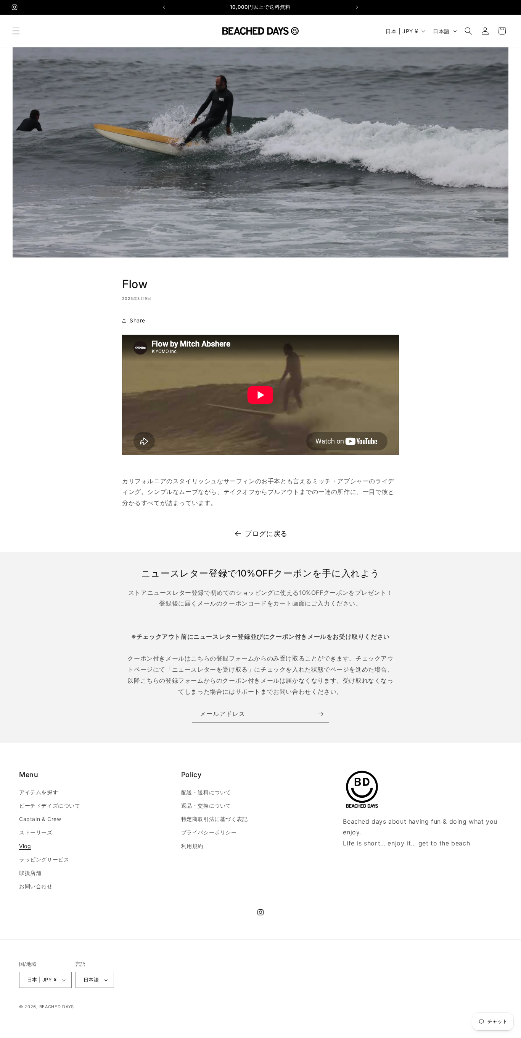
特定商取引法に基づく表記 (214, 819)
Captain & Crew (40, 819)
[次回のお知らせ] (357, 7)
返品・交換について (206, 805)
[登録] (320, 714)
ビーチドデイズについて (49, 805)
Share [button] (137, 320)
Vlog (25, 846)
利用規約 (192, 846)
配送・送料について (206, 792)
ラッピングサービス (44, 859)
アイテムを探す (38, 792)
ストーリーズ (36, 832)
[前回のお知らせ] (164, 7)
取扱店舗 (30, 873)
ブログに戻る (266, 534)
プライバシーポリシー (209, 832)
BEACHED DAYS (56, 1006)
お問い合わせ (36, 886)
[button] (16, 31)
